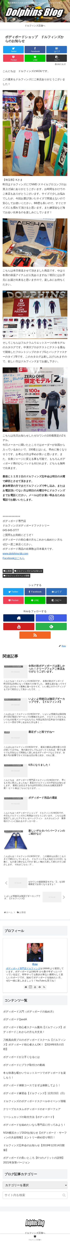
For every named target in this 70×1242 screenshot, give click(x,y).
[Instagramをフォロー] (51, 618)
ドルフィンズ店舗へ (35, 1233)
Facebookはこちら (14, 558)
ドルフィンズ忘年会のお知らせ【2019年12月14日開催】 (33, 1147)
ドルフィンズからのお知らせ (29, 571)
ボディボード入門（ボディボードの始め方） (29, 1011)
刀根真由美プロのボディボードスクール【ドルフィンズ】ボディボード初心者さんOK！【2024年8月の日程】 (34, 1044)
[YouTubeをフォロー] (18, 626)
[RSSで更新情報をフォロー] (34, 635)
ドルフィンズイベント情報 (17, 575)
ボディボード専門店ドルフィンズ (23, 968)
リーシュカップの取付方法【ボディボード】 (29, 1117)
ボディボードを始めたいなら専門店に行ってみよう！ (34, 1124)
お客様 (8, 571)
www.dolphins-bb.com (15, 553)
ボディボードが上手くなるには (21, 1057)
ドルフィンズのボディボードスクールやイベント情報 (34, 1101)
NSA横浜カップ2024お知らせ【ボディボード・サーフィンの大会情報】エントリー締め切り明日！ (35, 1135)
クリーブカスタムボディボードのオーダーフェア (32, 1109)
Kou (35, 964)
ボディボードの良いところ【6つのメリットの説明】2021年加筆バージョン (34, 1160)
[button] (64, 1195)
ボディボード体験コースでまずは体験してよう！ (32, 1085)
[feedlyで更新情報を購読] (51, 626)
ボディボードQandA (15, 1019)
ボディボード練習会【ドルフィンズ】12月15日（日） (34, 1093)
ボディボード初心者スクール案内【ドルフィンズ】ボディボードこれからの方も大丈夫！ (34, 1029)
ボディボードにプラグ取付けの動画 (24, 1065)
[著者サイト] (18, 618)
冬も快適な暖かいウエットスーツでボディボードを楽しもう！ (34, 1075)
